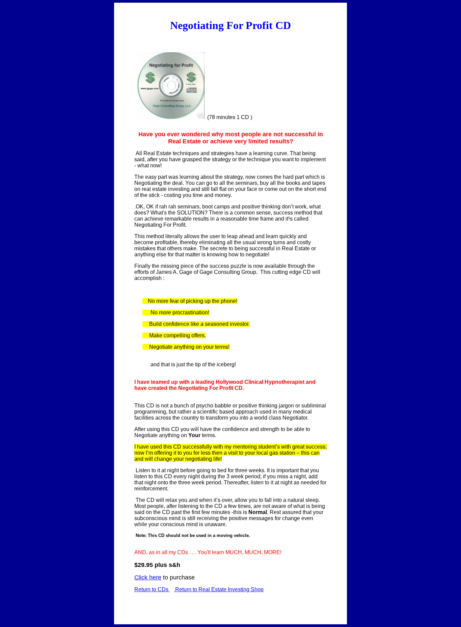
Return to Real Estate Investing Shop (219, 589)
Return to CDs (152, 589)
